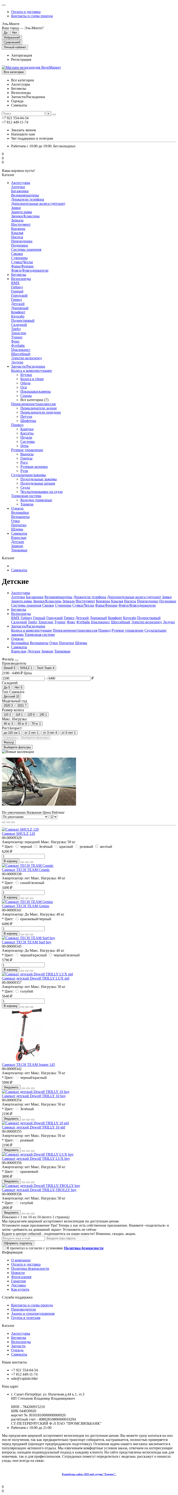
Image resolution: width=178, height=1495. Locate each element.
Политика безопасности (30, 1268)
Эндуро (17, 362)
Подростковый (23, 320)
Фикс (15, 341)
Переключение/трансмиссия (33, 404)
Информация (12, 1252)
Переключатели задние (38, 408)
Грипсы (26, 458)
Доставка (18, 1285)
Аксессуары (20, 183)
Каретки (27, 429)
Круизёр (17, 316)
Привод (17, 425)
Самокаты (19, 533)
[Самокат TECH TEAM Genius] (27, 902)
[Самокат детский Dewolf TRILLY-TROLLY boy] (41, 1186)
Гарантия (18, 1281)
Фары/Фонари (22, 266)
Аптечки (18, 187)
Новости (18, 1273)
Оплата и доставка (26, 12)
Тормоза (26, 504)
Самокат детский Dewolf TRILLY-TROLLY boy (39, 1190)
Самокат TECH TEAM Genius (25, 906)
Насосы (17, 237)
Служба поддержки (17, 1297)
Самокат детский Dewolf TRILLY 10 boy (34, 1096)
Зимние (17, 546)
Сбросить (10, 737)
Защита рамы (21, 212)
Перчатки (18, 525)
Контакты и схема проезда (32, 16)
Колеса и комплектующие (31, 371)
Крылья (17, 233)
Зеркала (17, 220)
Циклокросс (20, 350)
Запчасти (18, 1346)
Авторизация (21, 55)
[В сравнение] (31, 862)
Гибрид (17, 287)
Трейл (16, 329)
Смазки (17, 254)
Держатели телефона (27, 199)
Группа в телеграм (25, 1318)
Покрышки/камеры (35, 391)
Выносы (27, 454)
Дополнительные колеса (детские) (38, 204)
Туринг (17, 337)
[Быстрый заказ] (22, 862)
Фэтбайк (18, 345)
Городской (19, 295)
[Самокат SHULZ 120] (20, 829)
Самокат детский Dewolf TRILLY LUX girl (35, 978)
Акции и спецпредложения (32, 1313)
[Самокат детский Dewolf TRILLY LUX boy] (38, 1154)
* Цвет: (7, 847)
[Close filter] (16, 660)
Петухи (26, 416)
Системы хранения (26, 249)
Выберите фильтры (35, 737)
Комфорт (18, 312)
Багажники (20, 191)
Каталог (8, 1326)
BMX (15, 283)
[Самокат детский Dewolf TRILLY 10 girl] (35, 1123)
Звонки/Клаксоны (25, 216)
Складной (19, 325)
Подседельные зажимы (38, 479)
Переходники (21, 241)
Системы (27, 442)
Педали (26, 437)
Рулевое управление (27, 450)
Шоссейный (20, 354)
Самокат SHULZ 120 (18, 834)
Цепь (24, 446)
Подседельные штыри (37, 483)
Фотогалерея (21, 1277)
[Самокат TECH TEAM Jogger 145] (27, 1060)
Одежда (17, 508)
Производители (23, 1309)
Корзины (18, 229)
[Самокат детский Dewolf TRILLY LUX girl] (37, 974)
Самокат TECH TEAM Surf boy (26, 942)
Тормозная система (26, 496)
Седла (25, 487)
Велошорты (20, 517)
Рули (24, 471)
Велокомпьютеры (25, 195)
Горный (17, 291)
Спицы (26, 396)
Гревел (16, 300)
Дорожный (20, 308)
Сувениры (19, 258)
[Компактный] (13, 822)
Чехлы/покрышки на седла (41, 492)
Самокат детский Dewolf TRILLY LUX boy (36, 1159)
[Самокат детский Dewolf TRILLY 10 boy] (36, 1092)
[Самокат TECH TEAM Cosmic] (28, 866)
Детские (17, 542)
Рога (24, 462)
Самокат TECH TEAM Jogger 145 (28, 1065)
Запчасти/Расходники (28, 366)
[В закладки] (27, 862)
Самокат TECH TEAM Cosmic (26, 870)
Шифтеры (28, 421)
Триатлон (18, 333)
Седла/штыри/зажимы (28, 475)
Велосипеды (21, 279)
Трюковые (19, 550)
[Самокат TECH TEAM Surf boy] (28, 938)
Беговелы (18, 274)
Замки (16, 208)
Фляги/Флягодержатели (29, 270)
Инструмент (21, 224)
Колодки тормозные (36, 500)
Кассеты (27, 433)
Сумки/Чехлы (22, 262)
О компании (21, 1260)
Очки (15, 521)
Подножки (19, 245)
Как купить (20, 1289)
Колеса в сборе (32, 379)
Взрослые (18, 538)
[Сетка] (4, 822)
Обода (25, 383)
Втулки (26, 375)
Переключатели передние (40, 412)
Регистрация (21, 59)
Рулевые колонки (34, 467)
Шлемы (17, 529)
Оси (23, 387)
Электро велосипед (26, 358)
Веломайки (20, 512)
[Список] (8, 822)
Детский (18, 304)
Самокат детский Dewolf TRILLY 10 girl (33, 1127)
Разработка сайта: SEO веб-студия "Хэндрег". (89, 1474)
